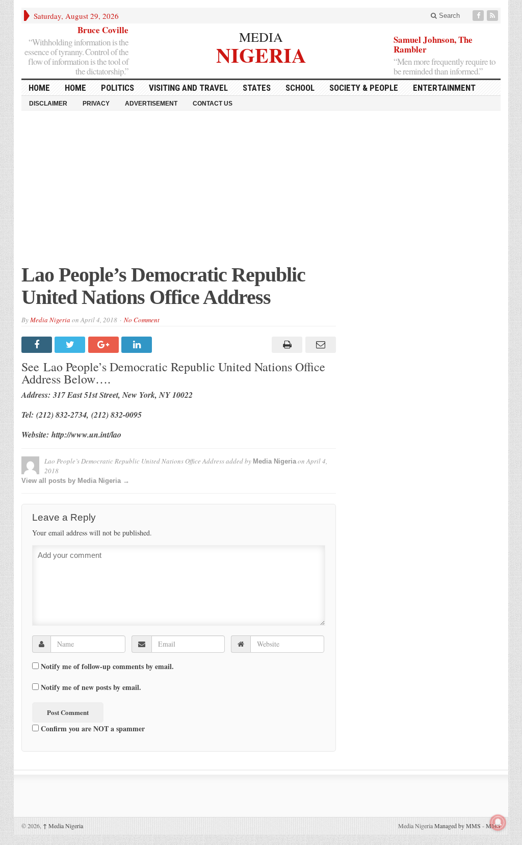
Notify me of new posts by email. (91, 687)
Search (448, 15)
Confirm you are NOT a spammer (92, 728)
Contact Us (212, 103)
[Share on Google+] (104, 345)
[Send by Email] (318, 345)
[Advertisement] (261, 192)
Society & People (363, 88)
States (257, 88)
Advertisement (151, 103)
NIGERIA (261, 53)
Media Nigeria (50, 319)
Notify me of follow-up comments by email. (107, 666)
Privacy (96, 103)
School (300, 88)
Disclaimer (48, 103)
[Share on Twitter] (71, 345)
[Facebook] (479, 15)
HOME (39, 88)
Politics (117, 88)
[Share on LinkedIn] (137, 345)
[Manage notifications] (498, 822)
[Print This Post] (285, 345)
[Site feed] (493, 15)
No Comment (142, 319)
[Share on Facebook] (38, 345)
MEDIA (261, 36)
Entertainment (444, 88)
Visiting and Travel (188, 88)
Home (75, 88)
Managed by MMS (457, 826)
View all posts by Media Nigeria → (75, 480)
